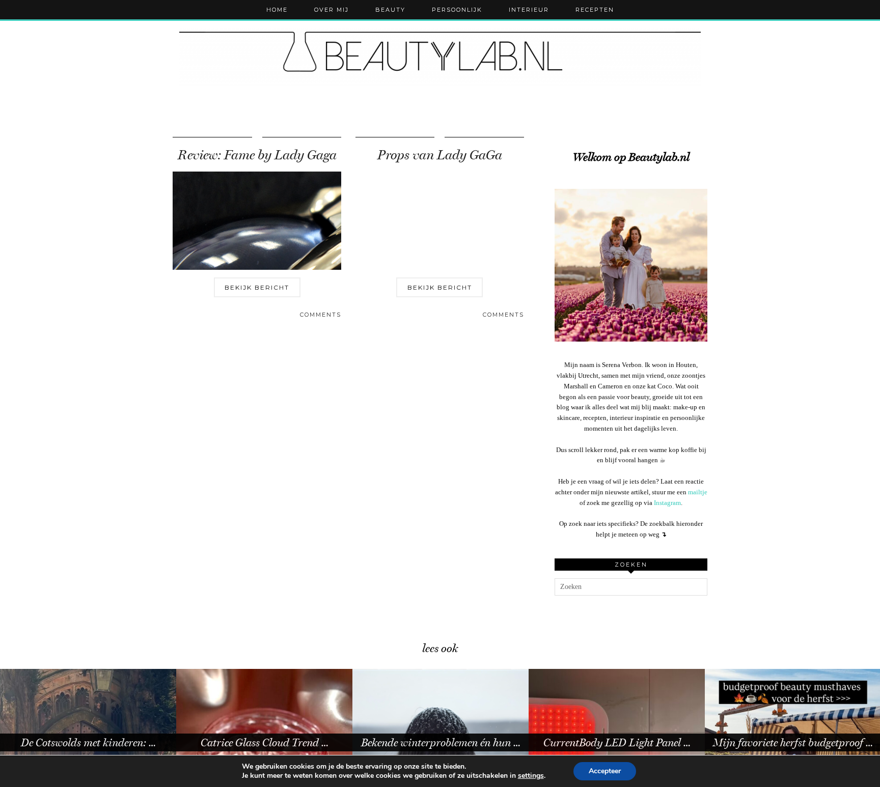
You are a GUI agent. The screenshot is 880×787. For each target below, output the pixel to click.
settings (531, 775)
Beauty (390, 9)
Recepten (594, 9)
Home (277, 9)
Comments (320, 314)
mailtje (697, 492)
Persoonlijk (457, 9)
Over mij (331, 9)
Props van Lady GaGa (439, 155)
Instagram (667, 503)
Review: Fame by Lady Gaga (257, 155)
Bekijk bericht (257, 287)
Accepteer (605, 771)
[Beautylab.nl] (440, 55)
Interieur (529, 9)
